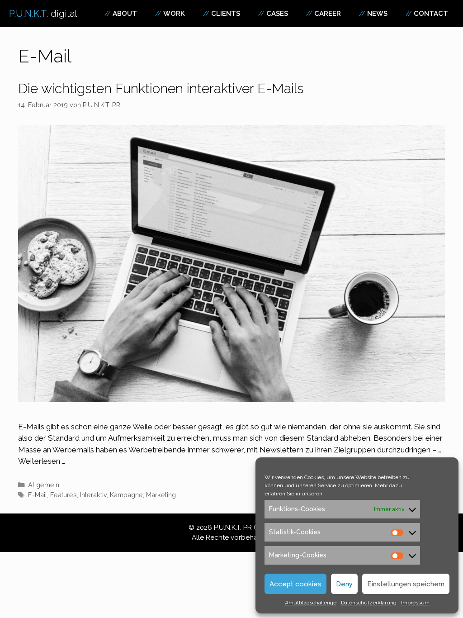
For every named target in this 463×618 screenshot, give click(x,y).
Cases (277, 14)
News (377, 14)
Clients (225, 14)
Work (174, 14)
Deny (344, 584)
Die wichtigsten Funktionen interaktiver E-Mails (161, 88)
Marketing (161, 495)
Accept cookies (295, 584)
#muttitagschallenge (310, 602)
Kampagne (126, 495)
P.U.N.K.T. (43, 13)
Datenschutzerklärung (369, 602)
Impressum (415, 602)
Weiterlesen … (41, 461)
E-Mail (37, 495)
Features (63, 495)
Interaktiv (93, 495)
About (125, 14)
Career (327, 14)
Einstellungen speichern (405, 584)
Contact (431, 14)
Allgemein (43, 485)
